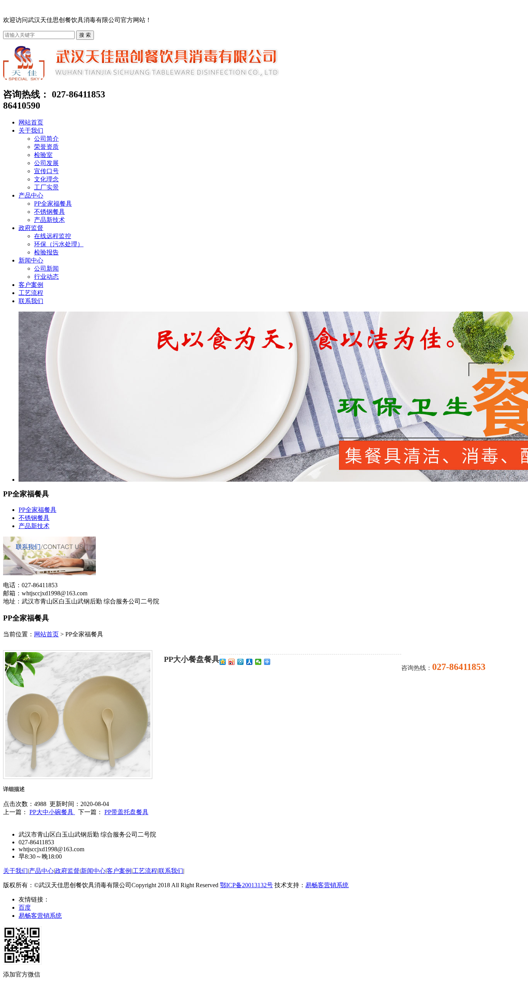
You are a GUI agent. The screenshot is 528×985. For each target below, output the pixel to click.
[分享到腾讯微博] (240, 662)
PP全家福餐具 (53, 203)
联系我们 (31, 301)
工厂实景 (46, 187)
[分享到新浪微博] (231, 662)
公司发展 (46, 163)
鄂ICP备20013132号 (246, 885)
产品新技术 (49, 219)
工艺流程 (31, 293)
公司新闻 (46, 268)
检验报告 (46, 252)
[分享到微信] (258, 662)
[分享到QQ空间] (223, 662)
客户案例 (31, 284)
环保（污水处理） (58, 244)
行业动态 (46, 276)
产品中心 (31, 195)
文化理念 (46, 179)
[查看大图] (77, 775)
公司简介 (46, 138)
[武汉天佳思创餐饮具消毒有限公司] (141, 78)
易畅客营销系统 (327, 885)
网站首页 (31, 122)
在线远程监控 (52, 236)
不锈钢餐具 (49, 211)
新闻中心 (31, 260)
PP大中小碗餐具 (52, 812)
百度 (25, 907)
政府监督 (31, 228)
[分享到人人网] (249, 662)
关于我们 (31, 130)
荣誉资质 (46, 146)
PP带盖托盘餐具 (126, 812)
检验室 (43, 155)
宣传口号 (46, 171)
